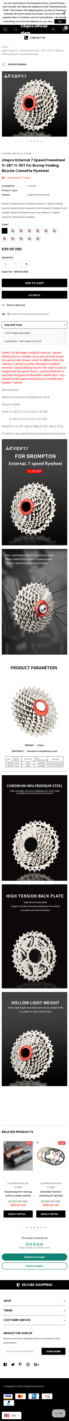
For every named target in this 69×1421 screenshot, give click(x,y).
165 (8, 314)
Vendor (6, 194)
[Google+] (36, 1364)
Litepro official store (16, 153)
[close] (64, 12)
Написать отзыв (34, 1257)
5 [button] (41, 141)
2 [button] (31, 141)
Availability (8, 185)
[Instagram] (29, 1364)
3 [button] (34, 141)
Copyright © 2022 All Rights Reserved (24, 1386)
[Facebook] (6, 1364)
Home (5, 46)
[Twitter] (13, 1364)
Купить (34, 295)
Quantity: (7, 257)
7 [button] (45, 1227)
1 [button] (27, 141)
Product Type (9, 190)
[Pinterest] (21, 1364)
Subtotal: (7, 271)
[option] (34, 38)
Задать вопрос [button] (35, 1266)
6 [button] (41, 1227)
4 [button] (38, 141)
